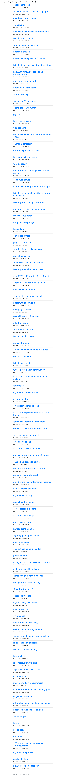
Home (56, 1)
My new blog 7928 (8, 2)
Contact (60, 1)
